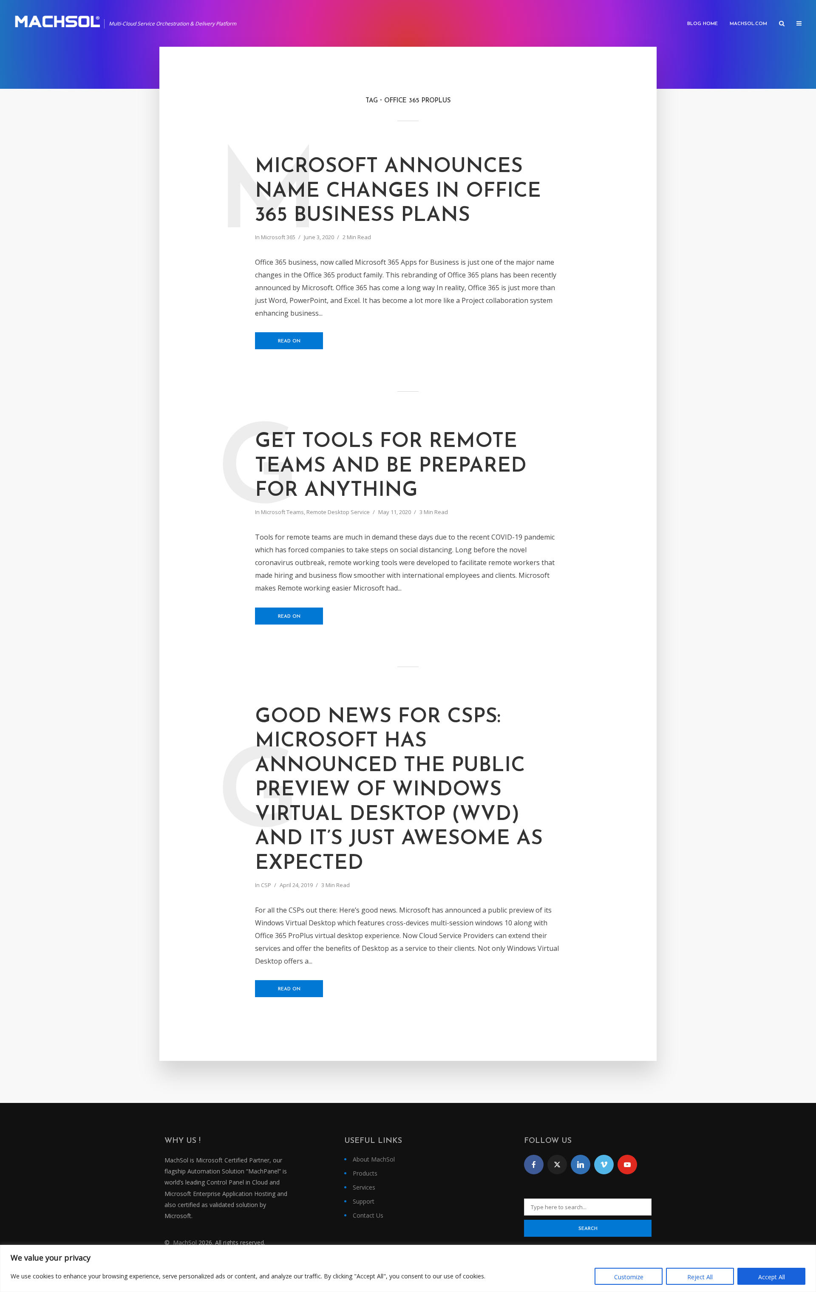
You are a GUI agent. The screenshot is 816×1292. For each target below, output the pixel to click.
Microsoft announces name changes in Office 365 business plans (398, 191)
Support (363, 1201)
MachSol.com (748, 24)
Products (365, 1173)
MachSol (185, 1242)
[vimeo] (604, 1164)
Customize (628, 1277)
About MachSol (374, 1159)
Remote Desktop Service (338, 512)
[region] (408, 1268)
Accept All (771, 1277)
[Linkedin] (580, 1164)
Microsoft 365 (278, 237)
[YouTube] (627, 1164)
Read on (289, 341)
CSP (266, 885)
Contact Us (368, 1215)
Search (588, 1229)
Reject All (700, 1277)
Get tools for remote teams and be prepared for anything (391, 466)
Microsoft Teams (282, 512)
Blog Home (702, 24)
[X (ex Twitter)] (557, 1164)
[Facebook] (534, 1164)
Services (364, 1187)
